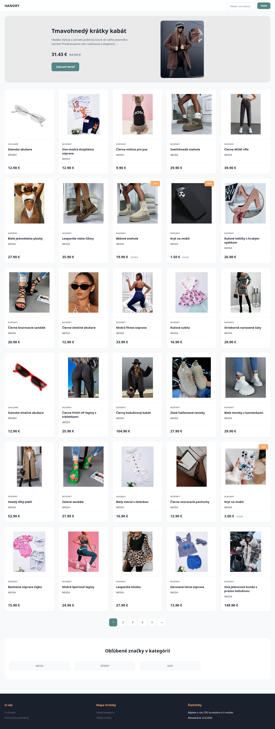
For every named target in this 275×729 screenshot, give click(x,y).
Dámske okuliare (20, 149)
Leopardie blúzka (128, 587)
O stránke (10, 712)
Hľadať (264, 5)
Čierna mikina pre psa (131, 149)
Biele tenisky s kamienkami (243, 413)
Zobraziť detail (65, 66)
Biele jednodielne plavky (25, 238)
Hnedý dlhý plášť (20, 502)
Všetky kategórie (105, 712)
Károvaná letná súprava (187, 587)
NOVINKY (67, 144)
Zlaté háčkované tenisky (187, 413)
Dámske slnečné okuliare (26, 413)
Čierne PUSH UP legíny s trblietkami (79, 415)
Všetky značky (103, 717)
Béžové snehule (127, 238)
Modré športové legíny (78, 587)
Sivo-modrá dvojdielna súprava (78, 151)
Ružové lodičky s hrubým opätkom (241, 240)
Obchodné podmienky (17, 717)
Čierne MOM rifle (236, 149)
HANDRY (12, 5)
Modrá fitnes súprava (131, 328)
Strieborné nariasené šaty (242, 328)
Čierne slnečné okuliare (79, 328)
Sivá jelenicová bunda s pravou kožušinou (240, 589)
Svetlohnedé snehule (185, 149)
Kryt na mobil (179, 238)
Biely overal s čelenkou (132, 502)
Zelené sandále (73, 502)
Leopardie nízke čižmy (78, 238)
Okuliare (13, 144)
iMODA (66, 158)
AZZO (170, 665)
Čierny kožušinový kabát (133, 413)
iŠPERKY (12, 154)
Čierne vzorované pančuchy (189, 502)
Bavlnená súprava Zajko (25, 587)
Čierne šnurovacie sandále (26, 328)
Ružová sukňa (180, 328)
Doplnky (121, 144)
